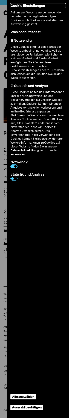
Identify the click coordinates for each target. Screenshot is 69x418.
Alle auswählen (23, 396)
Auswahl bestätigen (27, 407)
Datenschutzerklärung (24, 150)
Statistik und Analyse (27, 174)
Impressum (17, 154)
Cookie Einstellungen (27, 6)
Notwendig (19, 162)
